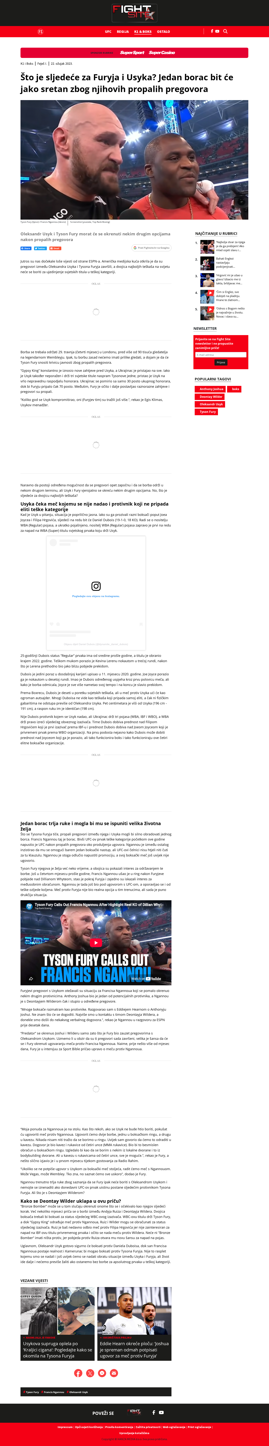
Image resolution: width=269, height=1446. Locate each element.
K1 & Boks (143, 31)
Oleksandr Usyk (211, 404)
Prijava (221, 362)
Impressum (65, 1427)
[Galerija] (134, 160)
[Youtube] (218, 30)
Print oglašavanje (199, 1427)
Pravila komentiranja (119, 1427)
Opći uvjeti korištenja (89, 1427)
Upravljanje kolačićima (134, 1433)
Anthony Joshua (211, 389)
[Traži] (224, 31)
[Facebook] (212, 30)
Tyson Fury (207, 412)
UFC (108, 31)
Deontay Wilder (210, 397)
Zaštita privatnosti (148, 1427)
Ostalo (163, 31)
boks (235, 389)
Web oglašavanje (174, 1427)
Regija (123, 31)
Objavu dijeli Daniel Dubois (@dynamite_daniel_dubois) (96, 644)
